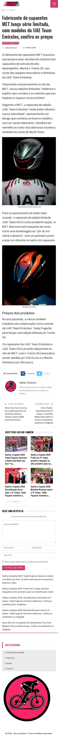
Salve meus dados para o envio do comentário (26, 562)
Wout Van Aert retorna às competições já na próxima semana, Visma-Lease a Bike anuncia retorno (16, 414)
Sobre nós (10, 658)
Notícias (7, 43)
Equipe (9, 663)
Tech (15, 43)
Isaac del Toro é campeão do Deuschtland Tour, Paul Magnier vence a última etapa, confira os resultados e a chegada (28, 626)
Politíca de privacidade (15, 653)
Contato (9, 669)
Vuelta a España (41, 472)
